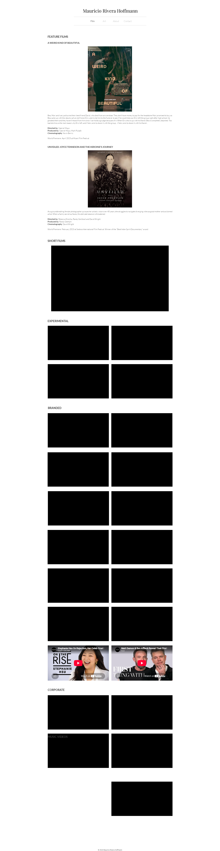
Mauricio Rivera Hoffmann (110, 11)
